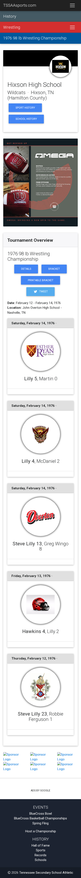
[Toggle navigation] (72, 5)
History (9, 16)
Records (40, 855)
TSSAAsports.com (19, 5)
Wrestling (11, 27)
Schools (40, 860)
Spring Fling (40, 823)
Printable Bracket (40, 280)
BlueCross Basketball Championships (40, 818)
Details (26, 268)
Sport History (25, 107)
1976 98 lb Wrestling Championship (35, 38)
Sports (40, 850)
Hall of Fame (41, 845)
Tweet (43, 291)
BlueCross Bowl (40, 814)
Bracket (54, 268)
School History (26, 118)
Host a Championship (40, 831)
